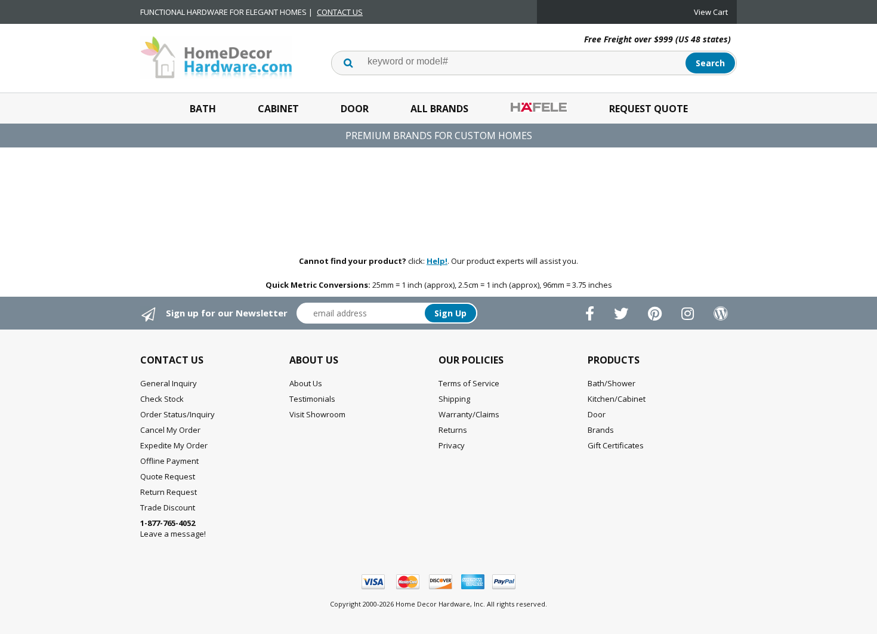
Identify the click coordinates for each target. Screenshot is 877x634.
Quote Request (167, 476)
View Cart (711, 12)
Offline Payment (169, 461)
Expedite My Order (174, 445)
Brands (601, 429)
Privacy (451, 445)
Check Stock (162, 398)
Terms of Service (468, 383)
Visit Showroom (317, 414)
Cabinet (278, 108)
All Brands (439, 108)
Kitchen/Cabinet (617, 398)
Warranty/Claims (468, 414)
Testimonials (312, 398)
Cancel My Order (170, 429)
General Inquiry (168, 383)
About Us (305, 383)
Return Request (168, 492)
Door (355, 108)
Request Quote (648, 108)
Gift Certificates (616, 445)
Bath (203, 108)
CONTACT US (340, 12)
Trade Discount (167, 507)
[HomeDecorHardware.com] (216, 56)
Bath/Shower (611, 383)
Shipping (454, 398)
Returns (452, 429)
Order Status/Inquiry (177, 414)
